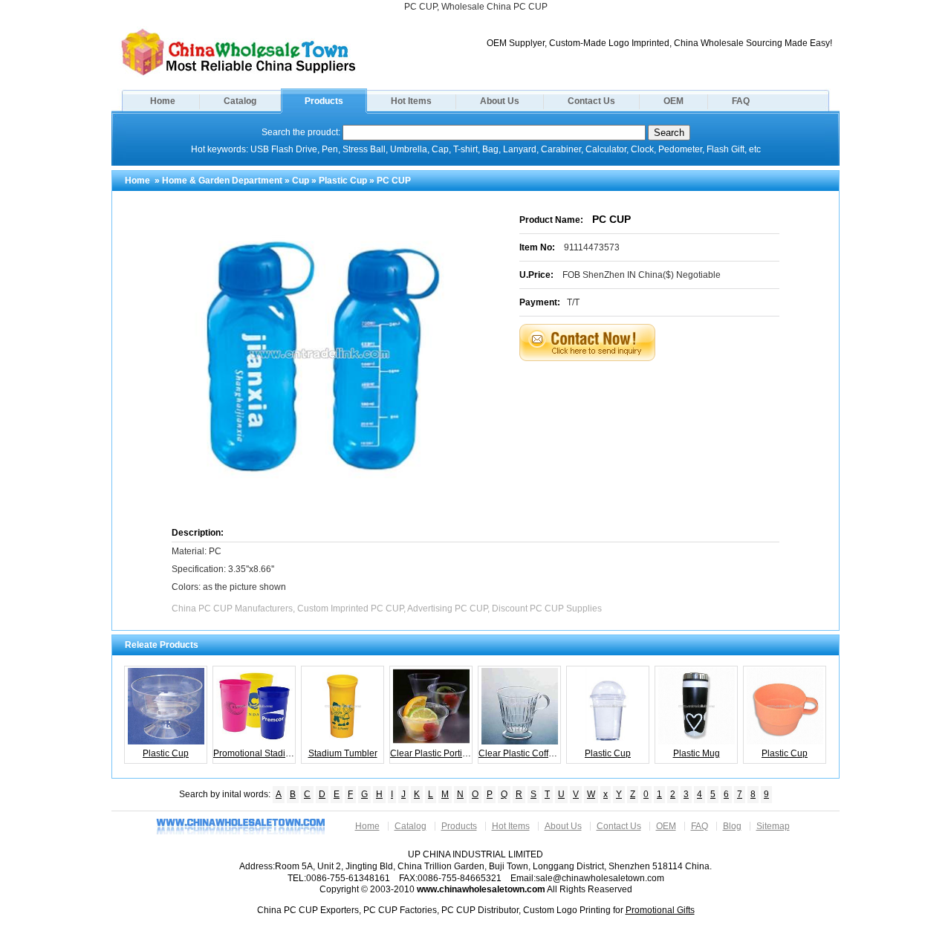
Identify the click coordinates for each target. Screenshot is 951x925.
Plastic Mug (696, 753)
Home (162, 101)
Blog (732, 826)
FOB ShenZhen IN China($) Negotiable (641, 275)
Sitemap (773, 826)
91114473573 (592, 247)
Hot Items (411, 101)
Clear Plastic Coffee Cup (519, 753)
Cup (300, 180)
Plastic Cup (343, 180)
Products (324, 101)
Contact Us (591, 101)
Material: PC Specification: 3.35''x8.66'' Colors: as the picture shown (229, 569)
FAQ (741, 101)
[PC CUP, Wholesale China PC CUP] (238, 74)
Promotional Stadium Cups (254, 753)
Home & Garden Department (222, 180)
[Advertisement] (668, 398)
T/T (573, 302)
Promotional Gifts (660, 910)
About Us (499, 101)
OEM (673, 101)
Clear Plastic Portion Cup (431, 753)
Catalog (240, 101)
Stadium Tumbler (342, 753)
